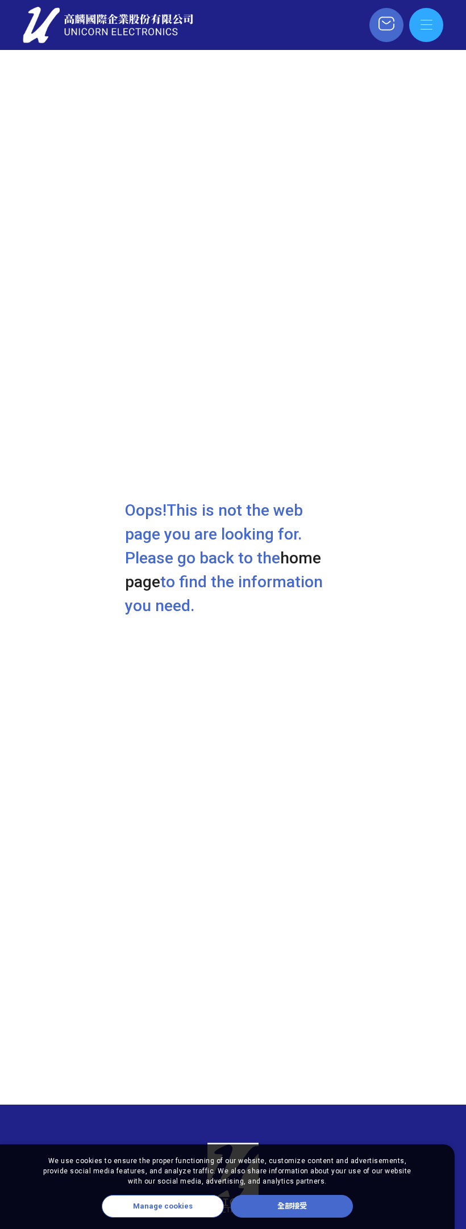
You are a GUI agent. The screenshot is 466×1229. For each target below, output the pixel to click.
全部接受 (292, 1206)
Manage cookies (163, 1206)
